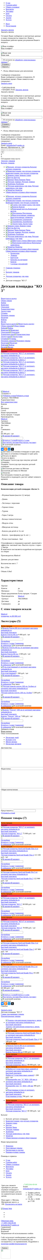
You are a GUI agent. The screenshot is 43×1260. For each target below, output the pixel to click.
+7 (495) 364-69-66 (8, 1223)
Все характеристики (9, 402)
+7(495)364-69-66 (30, 1184)
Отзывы (4, 339)
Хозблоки (20, 184)
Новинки (9, 1146)
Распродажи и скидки (15, 1150)
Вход (8, 24)
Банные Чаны (24, 180)
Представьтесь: (7, 811)
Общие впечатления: (9, 790)
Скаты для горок (33, 205)
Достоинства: (6, 748)
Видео (3, 347)
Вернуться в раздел (9, 324)
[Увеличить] (21, 356)
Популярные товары (14, 1148)
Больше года (11, 740)
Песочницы (27, 213)
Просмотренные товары (11, 1016)
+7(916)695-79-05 (8, 90)
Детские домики (28, 182)
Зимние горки (25, 175)
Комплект (5, 330)
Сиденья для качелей (19, 264)
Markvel (4, 419)
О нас (8, 3)
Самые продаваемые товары (12, 1014)
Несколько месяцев (13, 744)
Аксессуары (27, 224)
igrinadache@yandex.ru (15, 145)
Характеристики (7, 334)
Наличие (4, 343)
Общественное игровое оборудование (21, 192)
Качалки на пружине (19, 260)
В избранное (6, 645)
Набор (3, 328)
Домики (14, 255)
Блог (8, 13)
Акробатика (27, 222)
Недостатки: (6, 769)
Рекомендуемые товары (15, 1152)
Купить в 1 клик (22, 440)
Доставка (9, 11)
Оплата (9, 16)
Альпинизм (27, 220)
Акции (8, 18)
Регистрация (11, 26)
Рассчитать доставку (28, 442)
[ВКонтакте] (2, 449)
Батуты (17, 177)
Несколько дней (12, 737)
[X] (12, 449)
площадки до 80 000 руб (11, 616)
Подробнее (5, 641)
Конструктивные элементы (22, 217)
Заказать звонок (7, 30)
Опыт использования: (10, 734)
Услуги (8, 20)
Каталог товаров (8, 161)
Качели (22, 207)
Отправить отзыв (8, 813)
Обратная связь (7, 1221)
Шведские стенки (34, 241)
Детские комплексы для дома (22, 187)
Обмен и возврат (12, 7)
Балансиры (15, 253)
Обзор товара (6, 326)
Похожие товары (8, 341)
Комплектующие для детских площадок (22, 173)
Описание (5, 332)
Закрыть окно (6, 83)
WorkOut (18, 190)
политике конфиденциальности (14, 1244)
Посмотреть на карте (13, 1204)
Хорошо (5, 1248)
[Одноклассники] (5, 449)
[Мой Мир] (9, 449)
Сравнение (19, 643)
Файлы (4, 345)
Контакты (10, 9)
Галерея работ (11, 5)
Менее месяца (11, 742)
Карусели (14, 258)
